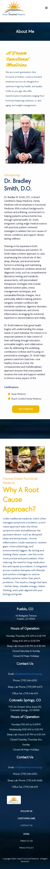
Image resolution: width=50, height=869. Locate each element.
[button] (46, 8)
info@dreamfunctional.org (28, 674)
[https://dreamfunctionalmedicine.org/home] (26, 800)
